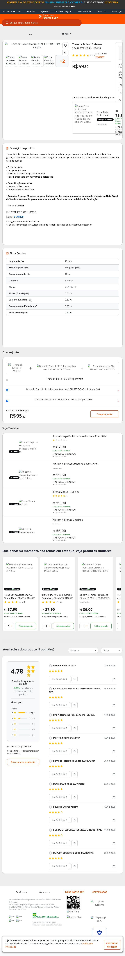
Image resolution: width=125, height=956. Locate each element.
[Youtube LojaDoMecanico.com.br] (19, 917)
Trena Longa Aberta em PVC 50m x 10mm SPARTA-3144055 (19, 596)
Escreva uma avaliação (23, 762)
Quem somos (44, 892)
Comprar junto (104, 414)
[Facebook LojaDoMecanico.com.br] (11, 917)
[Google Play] (78, 917)
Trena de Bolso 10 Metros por (65, 378)
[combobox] (42, 22)
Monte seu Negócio (63, 11)
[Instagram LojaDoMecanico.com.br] (11, 920)
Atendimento (21, 892)
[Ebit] (99, 903)
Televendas (101, 11)
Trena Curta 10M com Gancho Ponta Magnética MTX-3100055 (57, 596)
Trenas (64, 33)
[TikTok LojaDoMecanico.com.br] (19, 920)
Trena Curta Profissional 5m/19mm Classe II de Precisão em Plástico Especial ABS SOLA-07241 (105, 114)
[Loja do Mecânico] (18, 17)
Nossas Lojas (117, 11)
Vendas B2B (30, 11)
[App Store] (78, 911)
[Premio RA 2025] (99, 919)
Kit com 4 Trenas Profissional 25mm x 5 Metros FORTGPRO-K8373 (94, 596)
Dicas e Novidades (84, 11)
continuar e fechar (112, 944)
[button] (114, 679)
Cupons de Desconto (11, 11)
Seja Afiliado (45, 11)
